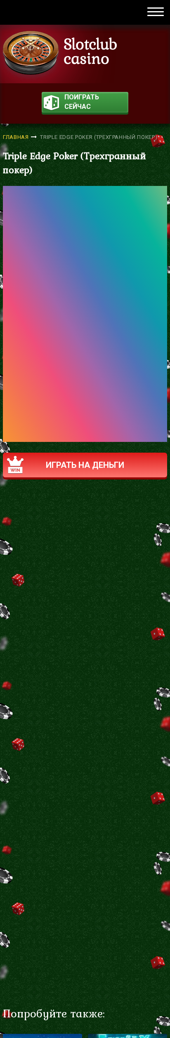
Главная (16, 137)
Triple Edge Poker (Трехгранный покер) (98, 137)
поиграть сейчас (81, 101)
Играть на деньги (85, 465)
